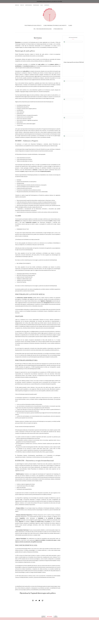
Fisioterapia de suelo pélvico (33, 25)
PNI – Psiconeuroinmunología (43, 29)
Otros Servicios (58, 29)
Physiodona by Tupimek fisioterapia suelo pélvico (38, 593)
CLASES (70, 25)
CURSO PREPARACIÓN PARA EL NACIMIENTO (54, 25)
